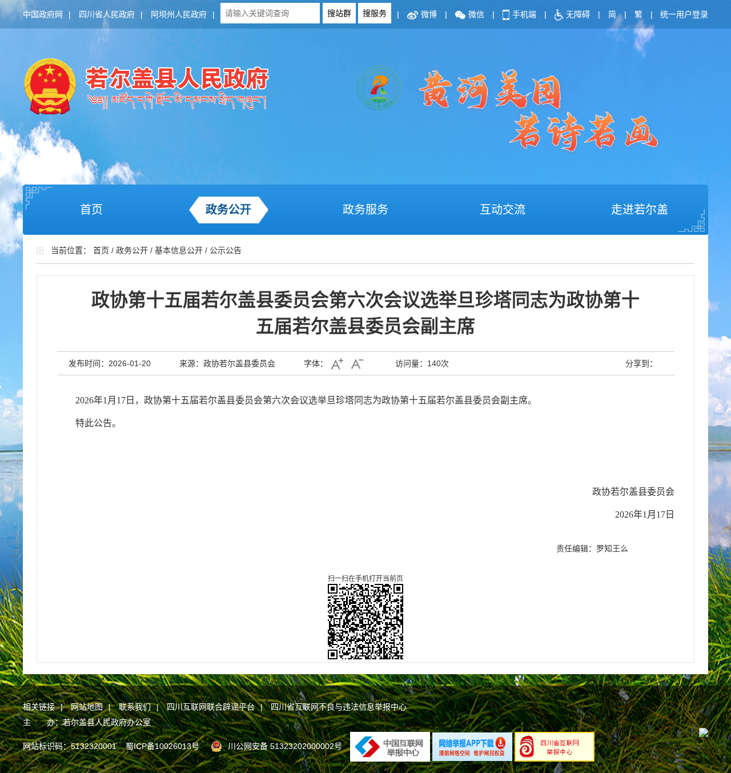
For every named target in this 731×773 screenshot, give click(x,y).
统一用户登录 (684, 14)
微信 (476, 14)
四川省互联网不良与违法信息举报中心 (339, 706)
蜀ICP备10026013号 (162, 746)
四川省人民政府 (107, 14)
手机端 (524, 14)
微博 (429, 14)
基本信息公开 (179, 250)
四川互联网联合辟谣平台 (211, 706)
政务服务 (365, 209)
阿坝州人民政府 (179, 14)
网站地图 (87, 706)
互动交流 (502, 209)
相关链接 (39, 706)
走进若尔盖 (639, 209)
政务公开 (228, 209)
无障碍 (578, 14)
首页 (91, 209)
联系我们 (135, 706)
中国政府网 (43, 14)
